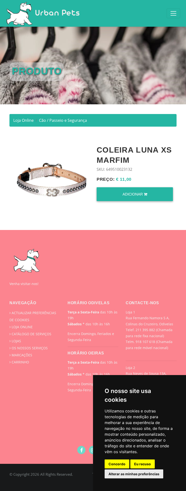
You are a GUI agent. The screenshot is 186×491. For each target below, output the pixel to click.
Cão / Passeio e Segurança (63, 120)
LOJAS (16, 341)
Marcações (21, 355)
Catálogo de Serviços (31, 334)
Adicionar (133, 194)
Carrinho (20, 362)
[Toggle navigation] (173, 13)
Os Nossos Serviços (29, 348)
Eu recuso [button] (142, 464)
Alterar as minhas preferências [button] (133, 474)
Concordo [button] (116, 464)
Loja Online (23, 120)
